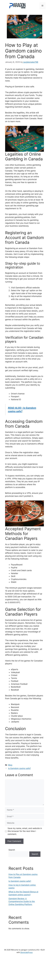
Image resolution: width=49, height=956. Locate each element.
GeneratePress (26, 952)
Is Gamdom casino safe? (19, 768)
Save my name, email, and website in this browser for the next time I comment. (25, 831)
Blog (10, 765)
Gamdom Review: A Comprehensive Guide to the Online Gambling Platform (22, 901)
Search (12, 850)
